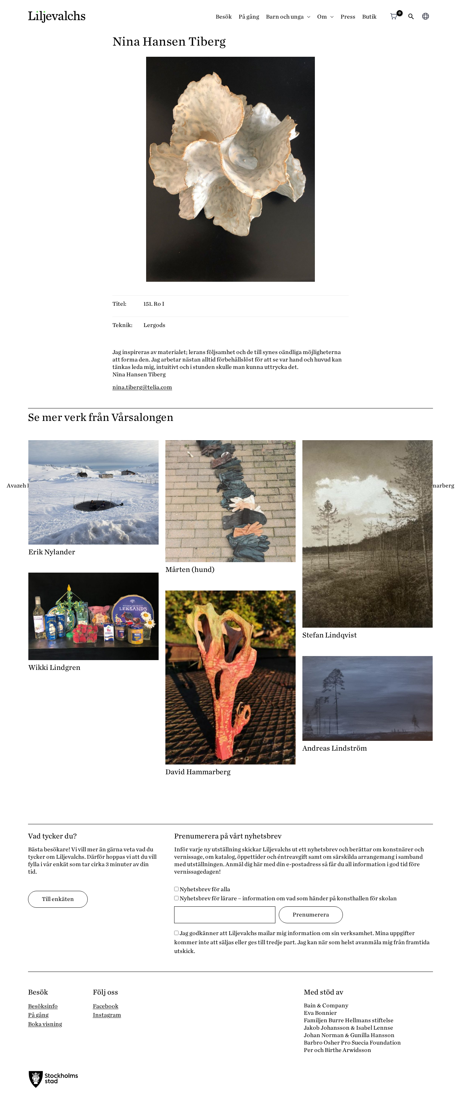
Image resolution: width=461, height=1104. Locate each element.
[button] (411, 17)
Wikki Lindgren (54, 667)
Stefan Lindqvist (329, 635)
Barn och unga (285, 17)
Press (348, 17)
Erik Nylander (51, 552)
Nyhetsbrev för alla (204, 889)
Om (322, 17)
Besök (224, 17)
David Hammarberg (198, 772)
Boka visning (45, 1024)
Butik (369, 17)
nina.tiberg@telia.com (142, 387)
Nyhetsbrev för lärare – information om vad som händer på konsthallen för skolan (288, 898)
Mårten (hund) (190, 570)
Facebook (105, 1006)
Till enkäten (58, 899)
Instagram (107, 1015)
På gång (249, 17)
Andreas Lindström (334, 748)
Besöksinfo (43, 1006)
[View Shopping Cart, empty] (394, 17)
